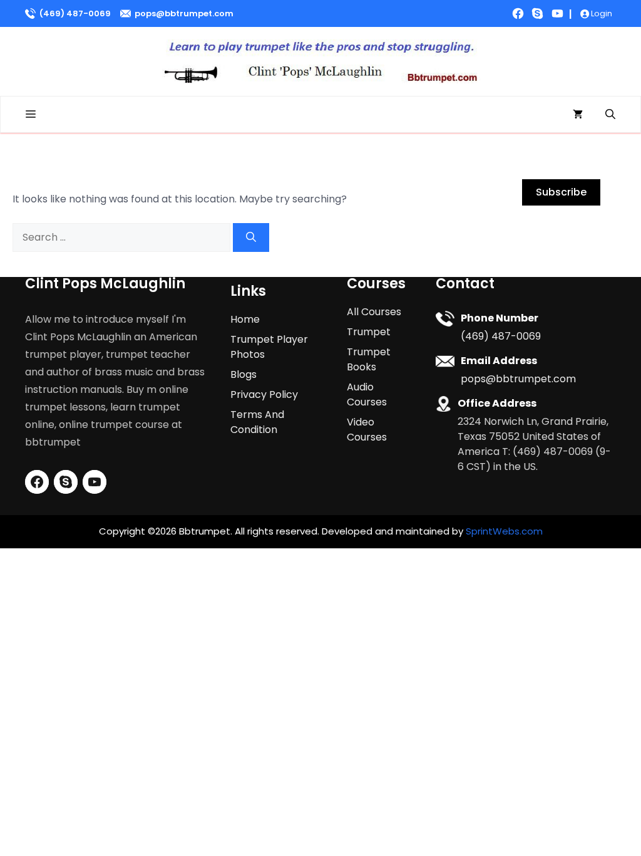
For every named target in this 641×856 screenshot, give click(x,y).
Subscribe (561, 192)
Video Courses (367, 429)
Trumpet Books (369, 359)
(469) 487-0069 (75, 13)
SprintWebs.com (504, 531)
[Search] (251, 237)
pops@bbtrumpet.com (184, 13)
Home (245, 319)
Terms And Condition (257, 422)
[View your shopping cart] (578, 114)
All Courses (374, 312)
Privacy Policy (264, 394)
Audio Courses (367, 394)
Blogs (243, 374)
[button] (610, 114)
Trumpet (369, 332)
